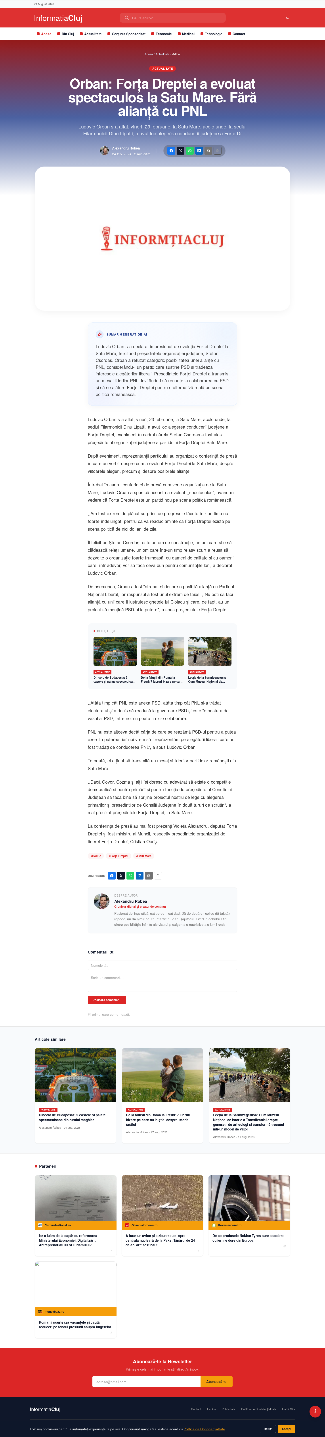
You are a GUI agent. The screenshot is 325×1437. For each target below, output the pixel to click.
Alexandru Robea (126, 148)
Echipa (211, 1409)
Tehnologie (213, 33)
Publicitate (228, 1409)
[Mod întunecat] (288, 17)
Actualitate (93, 33)
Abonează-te (216, 1381)
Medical (188, 33)
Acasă (46, 33)
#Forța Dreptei (118, 856)
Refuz (268, 1429)
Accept (286, 1429)
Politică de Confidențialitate (258, 1409)
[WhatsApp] (190, 151)
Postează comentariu (107, 1000)
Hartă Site (288, 1409)
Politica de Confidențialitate (204, 1428)
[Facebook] (171, 151)
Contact (239, 33)
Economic (164, 33)
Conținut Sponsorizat (128, 33)
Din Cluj (68, 33)
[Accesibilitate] (315, 1412)
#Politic (96, 856)
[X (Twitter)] (180, 151)
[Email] (208, 151)
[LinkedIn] (199, 151)
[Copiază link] (217, 151)
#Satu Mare (143, 856)
